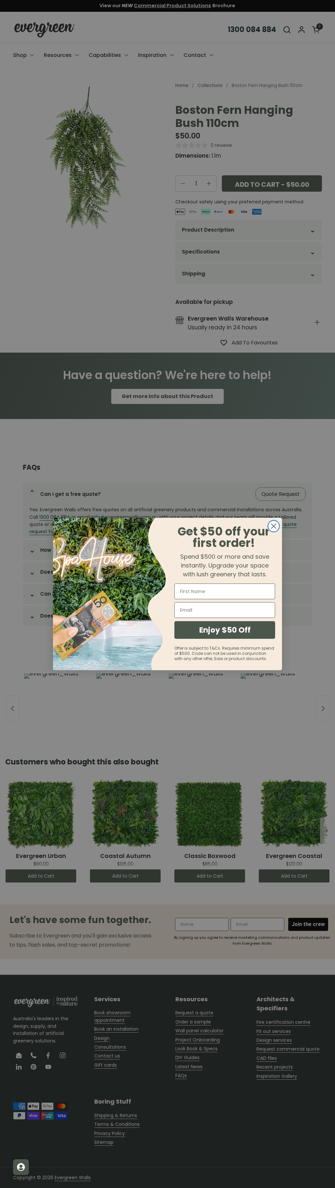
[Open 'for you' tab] (21, 1167)
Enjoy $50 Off (225, 630)
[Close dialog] (273, 526)
